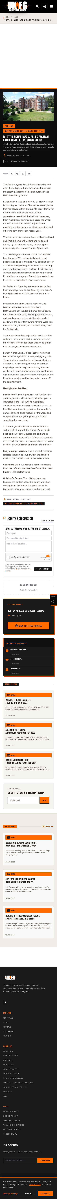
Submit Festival (11, 1069)
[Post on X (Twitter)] (11, 173)
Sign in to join (47, 520)
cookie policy (35, 1184)
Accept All (45, 1193)
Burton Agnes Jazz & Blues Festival (24, 131)
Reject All (29, 1193)
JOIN (44, 800)
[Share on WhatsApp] (23, 173)
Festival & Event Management (18, 1083)
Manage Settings (10, 1193)
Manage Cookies (11, 1120)
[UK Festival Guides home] (28, 978)
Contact (7, 1060)
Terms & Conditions (13, 1125)
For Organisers (11, 1074)
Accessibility (10, 1134)
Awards (7, 1036)
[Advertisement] (28, 58)
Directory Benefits (13, 1078)
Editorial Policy (12, 1130)
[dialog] (28, 1188)
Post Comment (42, 569)
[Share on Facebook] (17, 173)
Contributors (10, 1056)
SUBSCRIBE (45, 1160)
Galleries (8, 1031)
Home (7, 17)
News (16, 17)
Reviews (7, 1027)
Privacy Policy (11, 1111)
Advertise (8, 1065)
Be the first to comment (15, 161)
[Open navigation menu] (51, 6)
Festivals (8, 1018)
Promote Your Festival (15, 1087)
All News (48, 826)
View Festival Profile (28, 625)
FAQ (5, 1096)
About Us (8, 1051)
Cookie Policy (10, 1116)
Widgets (7, 1092)
